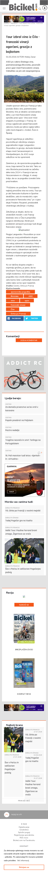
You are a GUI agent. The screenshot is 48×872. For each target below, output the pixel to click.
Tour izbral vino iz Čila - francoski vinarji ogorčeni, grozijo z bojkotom (23, 24)
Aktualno (14, 23)
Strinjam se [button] (24, 867)
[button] (23, 860)
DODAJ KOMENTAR (29, 340)
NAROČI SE (24, 605)
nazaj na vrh (16, 814)
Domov (6, 23)
